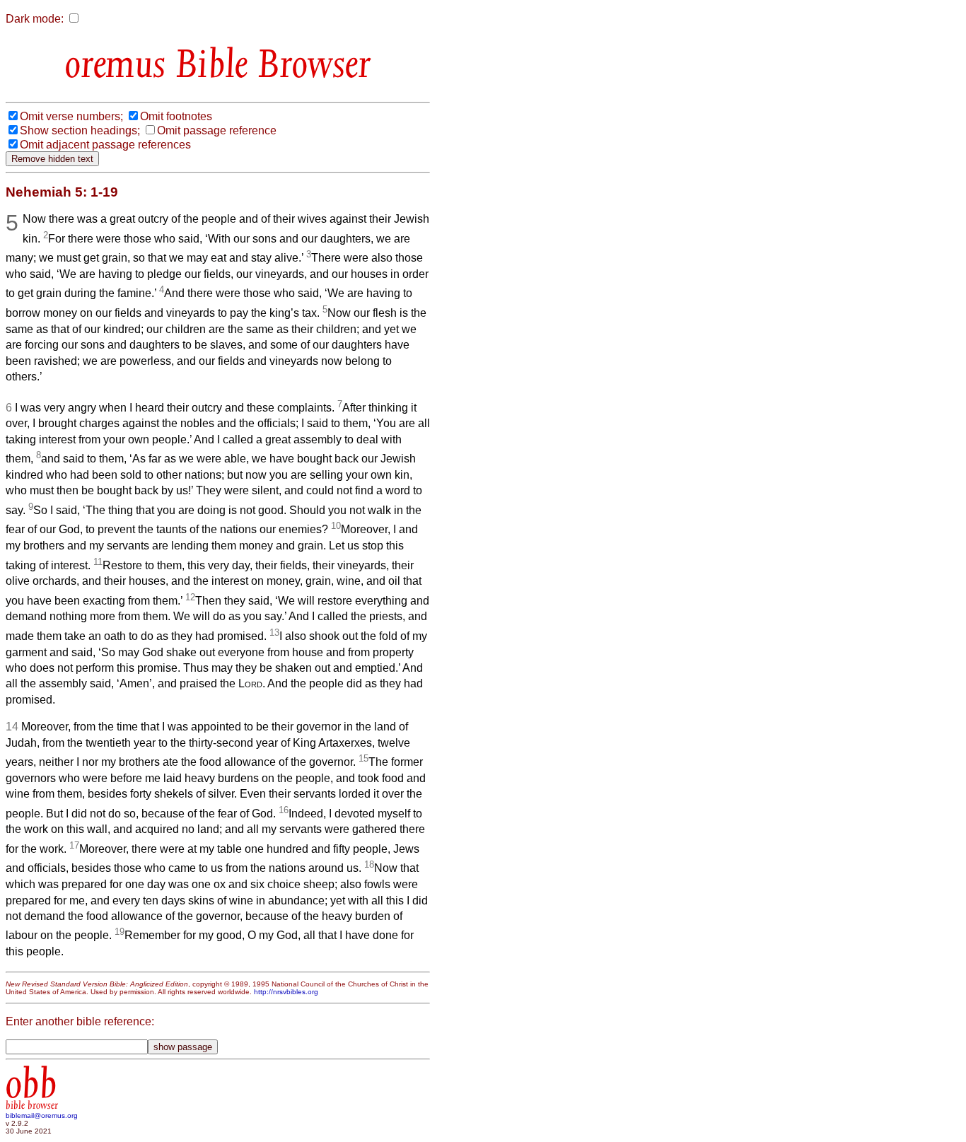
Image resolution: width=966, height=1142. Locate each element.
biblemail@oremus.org (42, 1115)
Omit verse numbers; (71, 116)
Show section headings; (80, 130)
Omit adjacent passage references (105, 145)
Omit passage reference (217, 130)
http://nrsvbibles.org (286, 992)
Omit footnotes (176, 116)
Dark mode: (35, 19)
